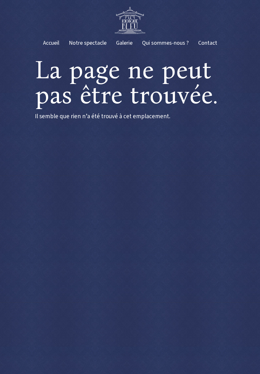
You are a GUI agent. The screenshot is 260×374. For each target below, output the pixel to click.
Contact (207, 43)
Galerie (124, 43)
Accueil (51, 43)
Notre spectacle (88, 43)
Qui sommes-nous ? (165, 43)
